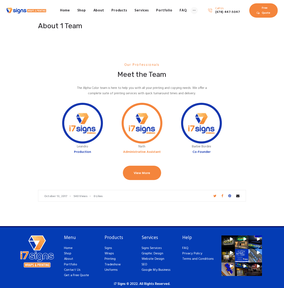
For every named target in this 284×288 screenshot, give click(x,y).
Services (150, 237)
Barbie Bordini (201, 147)
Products (114, 237)
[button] (228, 242)
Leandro (82, 147)
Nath (141, 147)
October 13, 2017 (56, 196)
